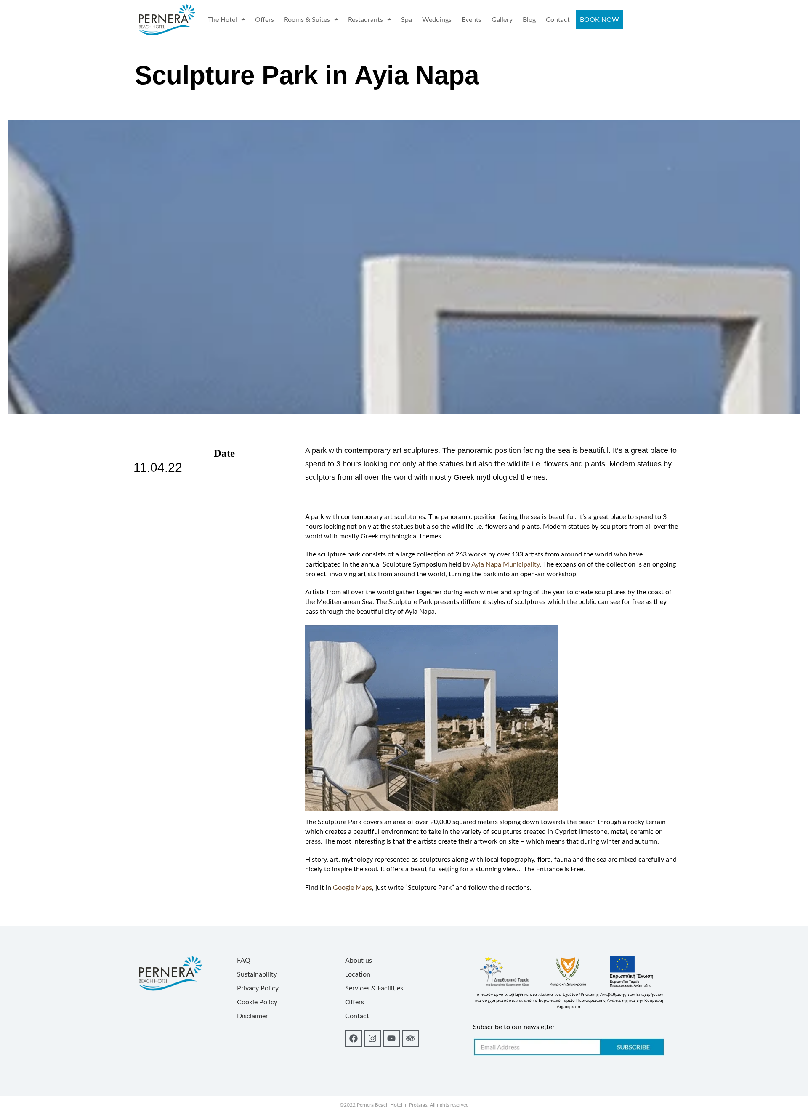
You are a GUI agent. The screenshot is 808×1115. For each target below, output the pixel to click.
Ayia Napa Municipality (505, 564)
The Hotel (222, 19)
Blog (529, 19)
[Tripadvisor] (410, 1038)
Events (471, 19)
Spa (406, 19)
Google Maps (352, 887)
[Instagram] (372, 1038)
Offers (264, 19)
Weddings (437, 19)
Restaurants (365, 19)
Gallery (502, 19)
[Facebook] (353, 1038)
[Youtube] (391, 1038)
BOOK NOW (599, 19)
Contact (558, 19)
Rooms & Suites (307, 19)
